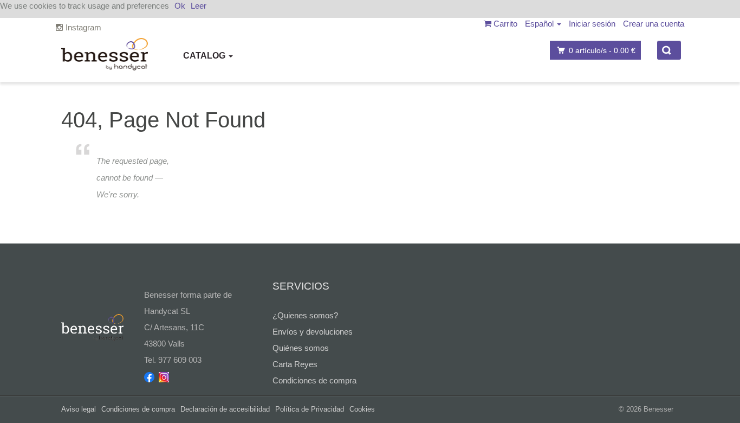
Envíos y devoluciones (312, 331)
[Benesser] (104, 54)
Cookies (362, 409)
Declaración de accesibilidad (225, 409)
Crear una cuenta (653, 23)
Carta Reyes (294, 364)
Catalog (205, 55)
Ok (179, 5)
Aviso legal (78, 409)
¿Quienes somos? (305, 315)
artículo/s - (602, 50)
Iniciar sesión (592, 23)
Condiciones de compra (314, 380)
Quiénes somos (300, 347)
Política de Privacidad (309, 409)
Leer (198, 5)
